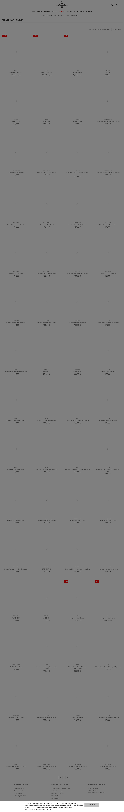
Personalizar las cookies (43, 809)
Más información (30, 809)
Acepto (92, 805)
